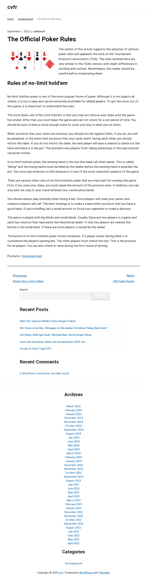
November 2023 (73, 468)
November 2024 (73, 421)
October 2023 (73, 472)
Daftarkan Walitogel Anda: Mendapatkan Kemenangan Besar (56, 334)
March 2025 (73, 406)
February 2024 (73, 457)
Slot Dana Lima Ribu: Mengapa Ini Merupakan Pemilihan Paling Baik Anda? (63, 328)
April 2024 (73, 449)
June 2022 (73, 535)
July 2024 (73, 437)
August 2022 (73, 527)
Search (24, 289)
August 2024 (73, 433)
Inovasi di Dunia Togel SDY (35, 348)
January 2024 (73, 461)
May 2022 (73, 539)
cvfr (61, 572)
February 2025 (73, 410)
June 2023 (73, 488)
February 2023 (73, 504)
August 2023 (73, 480)
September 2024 (73, 429)
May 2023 (73, 492)
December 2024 (73, 418)
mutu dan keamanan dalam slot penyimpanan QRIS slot (53, 341)
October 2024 (73, 425)
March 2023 (73, 500)
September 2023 (73, 476)
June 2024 (73, 441)
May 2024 (73, 445)
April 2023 (73, 496)
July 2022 (73, 531)
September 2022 (73, 523)
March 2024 (73, 453)
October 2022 (73, 519)
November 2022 (73, 516)
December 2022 (73, 512)
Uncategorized (32, 256)
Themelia (103, 572)
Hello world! (62, 373)
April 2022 (73, 543)
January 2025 (73, 414)
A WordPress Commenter (35, 373)
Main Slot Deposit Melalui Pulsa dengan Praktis (48, 321)
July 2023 (73, 484)
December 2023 (73, 465)
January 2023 (73, 508)
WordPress (86, 572)
